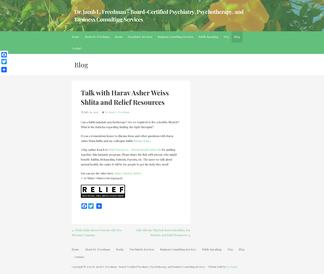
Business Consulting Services (175, 37)
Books (118, 37)
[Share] (4, 69)
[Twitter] (4, 61)
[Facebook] (4, 54)
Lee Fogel (232, 266)
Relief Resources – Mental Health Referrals (134, 149)
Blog (237, 37)
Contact (77, 48)
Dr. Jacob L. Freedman (117, 112)
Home (75, 37)
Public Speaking (208, 37)
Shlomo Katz (141, 141)
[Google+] (4, 65)
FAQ (226, 37)
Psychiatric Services (140, 37)
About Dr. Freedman (97, 37)
